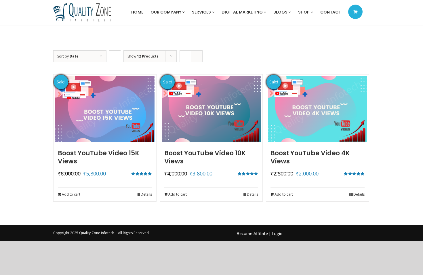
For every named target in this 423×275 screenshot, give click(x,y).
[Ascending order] (115, 50)
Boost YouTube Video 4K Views (310, 157)
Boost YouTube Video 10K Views (205, 157)
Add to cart (71, 194)
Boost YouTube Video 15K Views (98, 157)
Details (146, 194)
